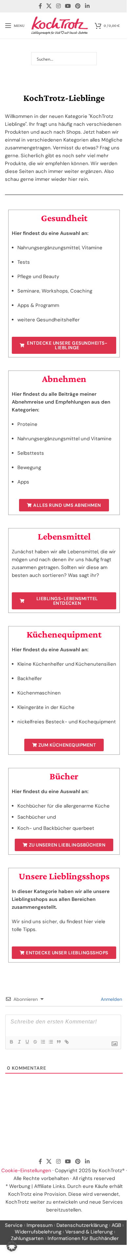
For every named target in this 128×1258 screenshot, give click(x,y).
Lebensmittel (64, 536)
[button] (12, 1246)
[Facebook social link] (40, 6)
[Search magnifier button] (90, 58)
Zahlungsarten (27, 1238)
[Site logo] (59, 25)
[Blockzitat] (58, 1042)
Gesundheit (64, 218)
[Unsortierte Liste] (50, 1042)
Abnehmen (64, 378)
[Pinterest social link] (78, 6)
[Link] (66, 1042)
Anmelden (110, 999)
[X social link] (49, 6)
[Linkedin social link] (87, 6)
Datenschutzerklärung (82, 1225)
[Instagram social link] (58, 6)
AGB (116, 1225)
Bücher (64, 776)
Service (14, 1225)
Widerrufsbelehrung (38, 1232)
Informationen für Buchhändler (83, 1238)
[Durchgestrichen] (35, 1042)
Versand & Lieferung (89, 1232)
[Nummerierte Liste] (43, 1042)
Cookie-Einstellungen (26, 1170)
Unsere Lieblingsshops (64, 876)
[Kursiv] (19, 1042)
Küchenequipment (64, 634)
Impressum (40, 1225)
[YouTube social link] (68, 6)
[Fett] (11, 1042)
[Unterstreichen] (27, 1042)
